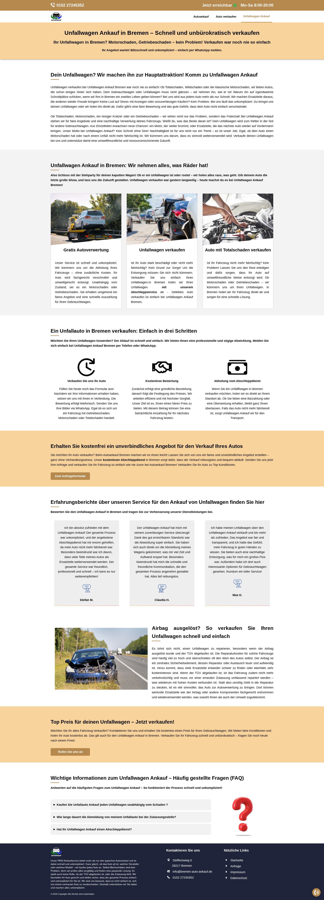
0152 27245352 (70, 5)
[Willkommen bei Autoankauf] (56, 16)
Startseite (236, 860)
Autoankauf (201, 16)
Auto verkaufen (226, 16)
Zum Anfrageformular (70, 476)
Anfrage (235, 866)
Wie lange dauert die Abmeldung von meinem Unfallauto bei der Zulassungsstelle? (116, 817)
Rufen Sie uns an (70, 752)
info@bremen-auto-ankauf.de (192, 871)
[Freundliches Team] (56, 850)
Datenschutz (238, 878)
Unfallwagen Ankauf (256, 16)
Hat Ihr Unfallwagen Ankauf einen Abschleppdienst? (94, 829)
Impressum (237, 872)
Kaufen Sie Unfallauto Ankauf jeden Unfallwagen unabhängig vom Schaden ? (112, 804)
